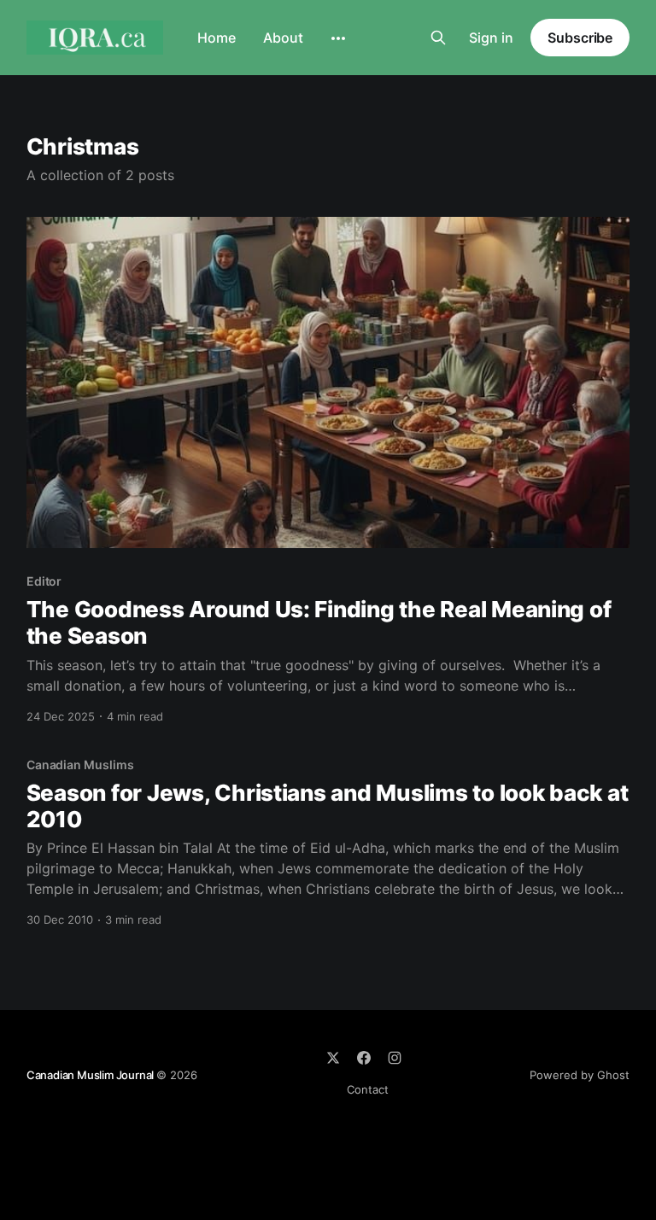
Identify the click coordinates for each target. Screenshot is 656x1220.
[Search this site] (438, 37)
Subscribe (580, 37)
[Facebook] (364, 1058)
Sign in (491, 37)
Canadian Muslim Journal (91, 1075)
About (283, 37)
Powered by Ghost (580, 1075)
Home (216, 37)
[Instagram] (394, 1058)
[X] (333, 1058)
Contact (368, 1089)
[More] (338, 38)
